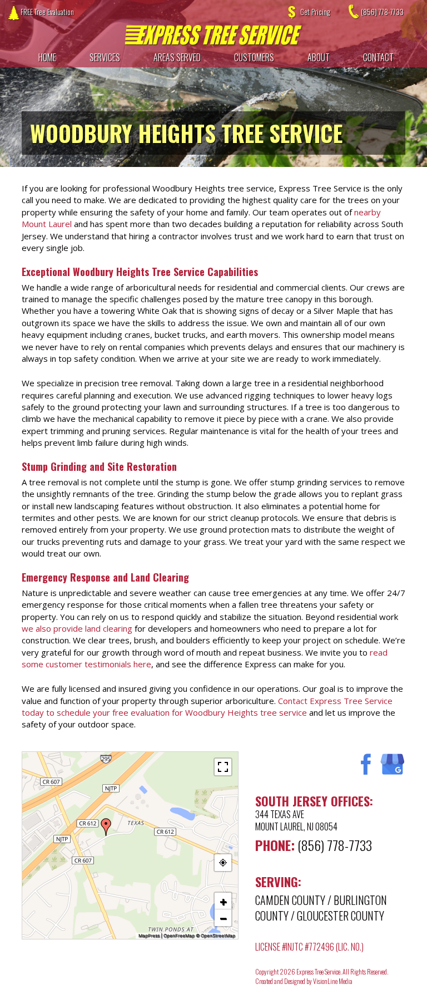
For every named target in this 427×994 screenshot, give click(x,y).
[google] (392, 763)
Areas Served (177, 57)
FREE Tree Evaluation (47, 11)
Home (47, 57)
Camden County (290, 900)
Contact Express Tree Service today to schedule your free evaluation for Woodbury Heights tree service (207, 706)
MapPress (149, 935)
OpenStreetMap (218, 935)
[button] (106, 827)
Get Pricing (315, 11)
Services (105, 57)
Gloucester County (340, 915)
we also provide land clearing (77, 628)
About (318, 57)
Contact (378, 57)
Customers (254, 57)
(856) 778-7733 (382, 11)
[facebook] (364, 763)
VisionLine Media (332, 981)
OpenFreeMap (179, 935)
